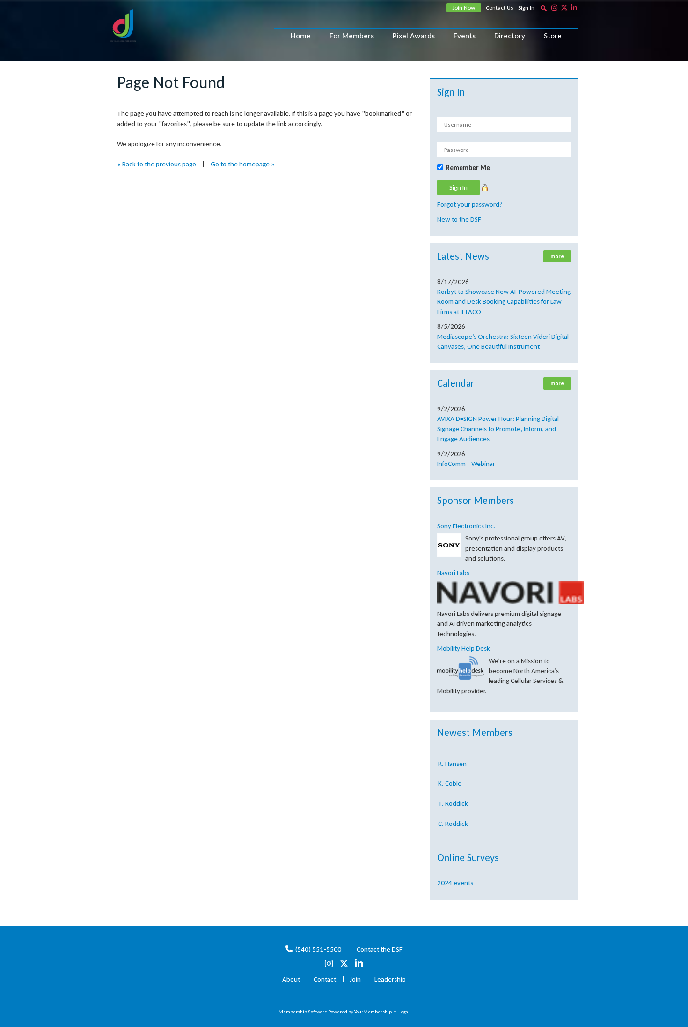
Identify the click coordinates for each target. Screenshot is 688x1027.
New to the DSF (459, 219)
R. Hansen (452, 757)
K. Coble (449, 776)
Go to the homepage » (243, 164)
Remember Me (468, 168)
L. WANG (450, 837)
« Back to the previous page (156, 164)
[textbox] (543, 8)
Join (355, 979)
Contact (325, 979)
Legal (404, 1012)
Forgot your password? (470, 204)
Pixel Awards (414, 36)
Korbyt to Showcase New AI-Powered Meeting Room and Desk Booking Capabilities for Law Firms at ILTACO (504, 301)
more (557, 256)
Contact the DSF (380, 949)
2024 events (455, 882)
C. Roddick (453, 817)
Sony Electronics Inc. (466, 526)
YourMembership (373, 1012)
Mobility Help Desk (463, 648)
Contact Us (499, 7)
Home (301, 36)
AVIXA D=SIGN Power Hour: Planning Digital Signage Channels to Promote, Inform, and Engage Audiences (498, 428)
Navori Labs (453, 573)
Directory (509, 36)
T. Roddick (453, 797)
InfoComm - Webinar (466, 463)
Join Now (464, 7)
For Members (351, 36)
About (291, 979)
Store (553, 36)
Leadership (390, 979)
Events (465, 36)
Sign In (526, 7)
